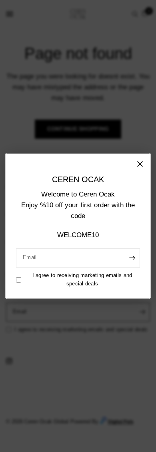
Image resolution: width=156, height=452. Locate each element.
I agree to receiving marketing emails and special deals (82, 279)
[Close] (140, 164)
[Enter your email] (132, 257)
